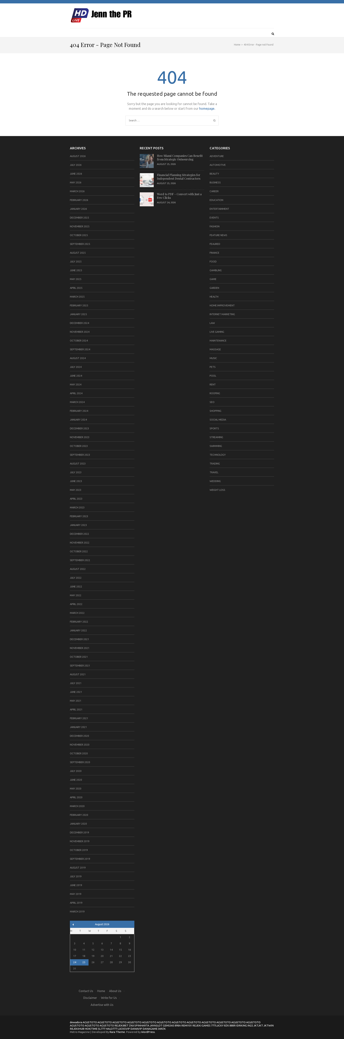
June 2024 (76, 375)
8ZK (226, 1025)
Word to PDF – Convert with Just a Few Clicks (179, 196)
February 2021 (79, 718)
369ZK (162, 1028)
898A (178, 1025)
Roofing (215, 393)
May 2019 (75, 894)
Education (216, 200)
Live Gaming (217, 331)
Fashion (214, 226)
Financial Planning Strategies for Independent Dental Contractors (178, 176)
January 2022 (78, 630)
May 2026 (75, 182)
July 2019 (76, 876)
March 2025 (77, 296)
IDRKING (241, 1025)
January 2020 (78, 823)
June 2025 (76, 270)
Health (214, 296)
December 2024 (79, 323)
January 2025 (78, 314)
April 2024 (76, 393)
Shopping (215, 410)
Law (212, 323)
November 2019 (79, 841)
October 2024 (79, 340)
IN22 (250, 1025)
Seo (212, 402)
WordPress (148, 1031)
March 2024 (77, 402)
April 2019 (76, 902)
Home (101, 991)
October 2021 (79, 656)
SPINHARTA (141, 1025)
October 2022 (79, 551)
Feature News (218, 235)
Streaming (216, 437)
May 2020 (75, 788)
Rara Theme (117, 1031)
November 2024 (79, 331)
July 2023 (76, 472)
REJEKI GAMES (201, 1025)
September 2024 (80, 349)
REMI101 (186, 1025)
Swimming (216, 446)
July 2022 (76, 577)
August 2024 (78, 358)
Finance (214, 252)
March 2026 (77, 191)
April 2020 (76, 797)
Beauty (214, 173)
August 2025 (78, 252)
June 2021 (76, 692)
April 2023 (76, 498)
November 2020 (79, 744)
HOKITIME (91, 1028)
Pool (213, 375)
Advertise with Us (102, 1004)
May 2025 (75, 279)
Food (213, 261)
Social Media (218, 419)
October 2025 (79, 235)
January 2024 (78, 419)
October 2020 (79, 753)
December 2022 (79, 533)
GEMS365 (168, 1025)
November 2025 (79, 226)
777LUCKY (217, 1025)
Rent (213, 384)
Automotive (218, 164)
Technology (218, 454)
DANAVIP (136, 1028)
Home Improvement (222, 305)
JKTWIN (269, 1025)
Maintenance (218, 340)
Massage (215, 349)
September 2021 (80, 665)
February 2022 (79, 621)
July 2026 (76, 164)
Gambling (216, 270)
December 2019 (79, 832)
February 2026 (79, 200)
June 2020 (76, 779)
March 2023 (77, 507)
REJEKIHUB (77, 1028)
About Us (115, 991)
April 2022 (76, 604)
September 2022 (80, 560)
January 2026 (78, 208)
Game (213, 279)
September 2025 (80, 244)
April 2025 (76, 287)
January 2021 (78, 727)
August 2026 (78, 156)
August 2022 (78, 569)
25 (83, 962)
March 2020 (77, 806)
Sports (214, 428)
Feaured (215, 244)
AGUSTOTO (90, 1022)
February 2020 (79, 814)
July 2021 (76, 683)
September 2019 (80, 858)
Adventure (217, 156)
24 (74, 962)
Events (214, 217)
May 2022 (75, 595)
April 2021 (76, 709)
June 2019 (76, 885)
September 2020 (80, 762)
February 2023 (79, 516)
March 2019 (77, 911)
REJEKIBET (121, 1025)
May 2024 (75, 384)
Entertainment (219, 208)
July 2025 (76, 261)
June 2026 (76, 173)
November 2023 (79, 437)
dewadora (76, 1022)
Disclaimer (90, 997)
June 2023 (76, 481)
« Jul (73, 925)
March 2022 (77, 612)
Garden (214, 287)
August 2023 (78, 463)
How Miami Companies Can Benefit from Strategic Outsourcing (180, 157)
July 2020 (76, 771)
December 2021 (79, 639)
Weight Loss (217, 489)
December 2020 (79, 735)
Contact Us (86, 991)
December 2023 (79, 428)
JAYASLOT (156, 1025)
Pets (213, 367)
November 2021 (79, 648)
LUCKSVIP (124, 1028)
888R (233, 1025)
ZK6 (131, 1025)
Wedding (215, 481)
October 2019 (79, 850)
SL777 (101, 1028)
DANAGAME (150, 1028)
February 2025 (79, 305)
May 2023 (75, 489)
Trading (215, 463)
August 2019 (78, 867)
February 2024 (79, 410)
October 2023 (79, 446)
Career (214, 191)
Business (215, 182)
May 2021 (75, 700)
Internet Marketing (222, 314)
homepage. (207, 108)
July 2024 (76, 367)
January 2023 (78, 525)
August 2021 (78, 674)
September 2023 (80, 454)
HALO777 (111, 1028)
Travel (214, 472)
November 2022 (79, 542)
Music (213, 358)
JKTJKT (258, 1025)
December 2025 (79, 217)
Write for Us (109, 997)
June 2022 (76, 586)
